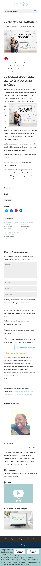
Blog (22, 26)
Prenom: (7, 188)
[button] (22, 115)
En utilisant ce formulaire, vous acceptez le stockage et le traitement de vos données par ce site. (19, 313)
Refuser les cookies (33, 551)
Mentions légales (10, 539)
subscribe (15, 342)
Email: (6, 194)
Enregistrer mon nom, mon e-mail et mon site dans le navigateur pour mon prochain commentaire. (20, 303)
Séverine (8, 26)
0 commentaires (29, 26)
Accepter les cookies (19, 551)
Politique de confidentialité (26, 539)
